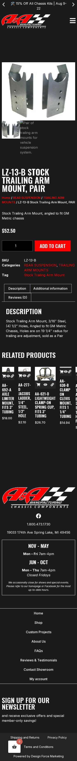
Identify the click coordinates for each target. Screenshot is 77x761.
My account (38, 679)
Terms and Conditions (38, 747)
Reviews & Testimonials (38, 660)
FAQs (38, 651)
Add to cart (53, 245)
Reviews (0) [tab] (17, 297)
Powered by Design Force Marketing (39, 756)
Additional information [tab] (50, 288)
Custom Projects (38, 632)
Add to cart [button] (4, 376)
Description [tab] (17, 288)
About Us (38, 641)
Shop (38, 623)
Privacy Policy (57, 737)
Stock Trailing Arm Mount (44, 275)
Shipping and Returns (24, 737)
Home (6, 198)
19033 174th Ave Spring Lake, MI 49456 (38, 532)
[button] (3, 4)
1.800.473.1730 (38, 524)
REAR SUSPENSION (26, 198)
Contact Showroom (38, 670)
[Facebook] (38, 515)
